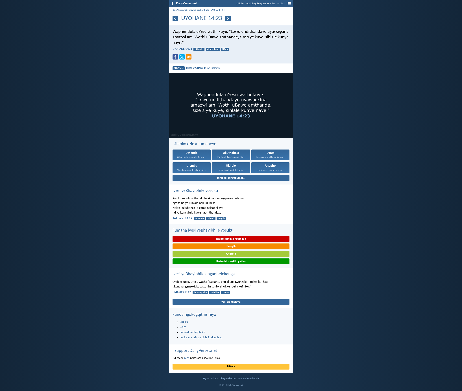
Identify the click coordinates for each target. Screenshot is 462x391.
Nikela (231, 366)
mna (186, 358)
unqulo (221, 218)
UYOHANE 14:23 (182, 49)
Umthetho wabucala (248, 378)
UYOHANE (215, 10)
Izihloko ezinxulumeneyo (194, 144)
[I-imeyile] (189, 58)
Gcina (183, 327)
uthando (199, 49)
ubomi (211, 218)
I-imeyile (231, 246)
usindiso (215, 292)
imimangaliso (200, 292)
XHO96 (177, 68)
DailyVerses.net (180, 10)
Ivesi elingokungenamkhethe (260, 3)
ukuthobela (212, 49)
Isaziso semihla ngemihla (231, 239)
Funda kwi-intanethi (203, 68)
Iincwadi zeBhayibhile (199, 10)
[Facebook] (176, 58)
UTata (225, 49)
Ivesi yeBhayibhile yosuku (195, 191)
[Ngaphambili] (175, 18)
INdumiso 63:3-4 (182, 218)
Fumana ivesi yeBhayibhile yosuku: (203, 230)
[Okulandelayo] (228, 18)
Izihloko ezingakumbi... (231, 178)
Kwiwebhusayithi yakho (231, 261)
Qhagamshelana (228, 378)
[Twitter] (182, 58)
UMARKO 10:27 (182, 292)
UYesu (226, 292)
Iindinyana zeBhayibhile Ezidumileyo (201, 337)
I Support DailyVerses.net (195, 351)
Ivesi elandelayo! (231, 301)
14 (223, 10)
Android (231, 253)
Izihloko (239, 3)
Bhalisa (281, 3)
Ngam (206, 378)
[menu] (289, 5)
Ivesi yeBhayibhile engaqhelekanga (204, 274)
